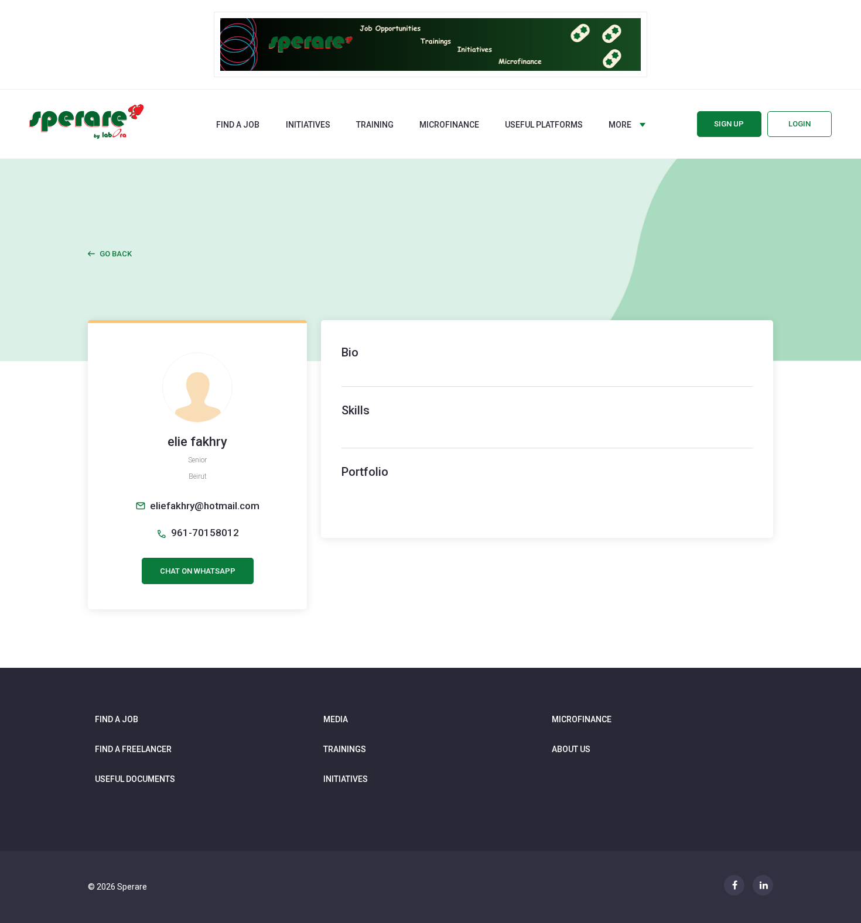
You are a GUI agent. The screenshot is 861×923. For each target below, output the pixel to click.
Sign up (729, 123)
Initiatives (308, 124)
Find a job (237, 124)
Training (375, 124)
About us (571, 749)
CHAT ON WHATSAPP (197, 571)
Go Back (116, 253)
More (620, 124)
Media (335, 719)
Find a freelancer (133, 749)
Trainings (344, 749)
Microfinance (449, 124)
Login (799, 123)
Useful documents (135, 779)
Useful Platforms (544, 124)
